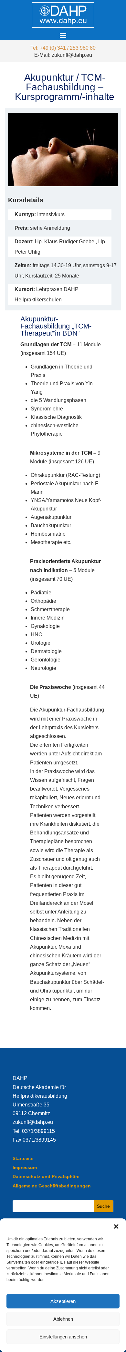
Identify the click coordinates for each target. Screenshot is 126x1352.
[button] (116, 1226)
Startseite (23, 1158)
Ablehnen (63, 1319)
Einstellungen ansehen (63, 1336)
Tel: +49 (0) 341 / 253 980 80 (63, 48)
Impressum (25, 1167)
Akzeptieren (63, 1301)
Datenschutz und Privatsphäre (46, 1176)
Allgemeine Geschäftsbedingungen (52, 1185)
